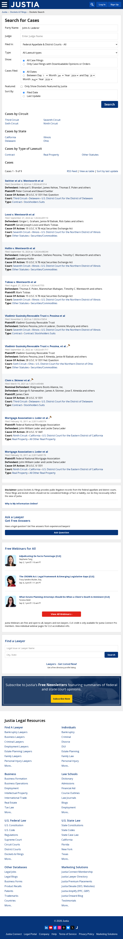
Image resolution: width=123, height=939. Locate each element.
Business (10, 774)
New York (67, 849)
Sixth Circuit (11, 123)
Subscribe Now (61, 698)
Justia (66, 921)
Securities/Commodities (44, 235)
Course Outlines (71, 793)
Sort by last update (107, 171)
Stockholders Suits (34, 202)
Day (39, 75)
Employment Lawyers (16, 746)
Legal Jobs (10, 871)
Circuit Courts (12, 844)
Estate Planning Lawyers (18, 751)
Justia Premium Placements (77, 881)
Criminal (66, 737)
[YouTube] (50, 927)
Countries (10, 900)
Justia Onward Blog (72, 895)
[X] (72, 927)
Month (53, 75)
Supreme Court (13, 839)
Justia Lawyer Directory (75, 876)
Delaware (10, 141)
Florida (65, 844)
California (10, 137)
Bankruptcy (68, 732)
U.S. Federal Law (15, 820)
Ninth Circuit (51, 123)
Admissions (68, 783)
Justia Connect (14, 934)
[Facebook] (55, 927)
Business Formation (15, 778)
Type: (8, 52)
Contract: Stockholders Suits (40, 333)
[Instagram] (59, 927)
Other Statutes (90, 154)
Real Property (51, 154)
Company (44, 934)
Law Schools (70, 774)
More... (8, 765)
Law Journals (69, 797)
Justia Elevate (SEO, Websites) (78, 886)
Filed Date (32, 92)
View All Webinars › (61, 614)
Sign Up (115, 4)
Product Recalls (13, 886)
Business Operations (16, 783)
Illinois (47, 137)
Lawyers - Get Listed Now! (61, 664)
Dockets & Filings (14, 854)
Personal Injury (70, 761)
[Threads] (64, 927)
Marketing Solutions (75, 867)
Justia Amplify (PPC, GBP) (75, 891)
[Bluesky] (68, 927)
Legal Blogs (11, 876)
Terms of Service (68, 934)
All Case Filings (35, 60)
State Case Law (70, 835)
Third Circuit (12, 120)
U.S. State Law (71, 820)
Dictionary (67, 778)
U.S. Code (9, 830)
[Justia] (25, 4)
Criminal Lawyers (14, 741)
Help (54, 934)
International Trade (15, 797)
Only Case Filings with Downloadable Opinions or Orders (58, 64)
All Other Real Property (43, 439)
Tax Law (9, 807)
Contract (10, 154)
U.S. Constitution (13, 825)
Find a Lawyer (15, 641)
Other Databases (15, 867)
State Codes (68, 830)
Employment (11, 788)
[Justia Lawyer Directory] (77, 927)
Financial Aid (68, 788)
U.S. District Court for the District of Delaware (67, 198)
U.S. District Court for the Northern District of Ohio (64, 363)
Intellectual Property (16, 793)
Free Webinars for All (20, 548)
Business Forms (13, 881)
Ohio (46, 141)
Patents (8, 891)
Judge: (8, 36)
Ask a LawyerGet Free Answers (17, 519)
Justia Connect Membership (77, 871)
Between (32, 75)
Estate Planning (70, 751)
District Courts (12, 849)
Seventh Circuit (52, 120)
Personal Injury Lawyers (18, 761)
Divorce (66, 741)
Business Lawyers (14, 737)
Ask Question (61, 532)
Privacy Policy (86, 934)
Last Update (33, 96)
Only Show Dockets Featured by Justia (46, 86)
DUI (64, 746)
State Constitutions (72, 825)
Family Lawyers (12, 756)
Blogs (65, 802)
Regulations (11, 835)
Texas (65, 854)
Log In (102, 4)
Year (67, 75)
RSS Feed (72, 171)
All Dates (32, 71)
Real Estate (10, 802)
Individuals (69, 727)
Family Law (68, 756)
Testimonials (69, 900)
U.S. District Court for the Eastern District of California (72, 435)
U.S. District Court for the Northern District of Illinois (70, 232)
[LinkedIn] (46, 927)
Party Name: (12, 27)
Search (109, 104)
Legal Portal (30, 934)
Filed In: (9, 44)
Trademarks (11, 895)
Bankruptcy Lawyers (15, 732)
